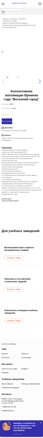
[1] (2, 115)
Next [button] (39, 81)
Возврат (25, 369)
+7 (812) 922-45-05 (9, 407)
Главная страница (10, 19)
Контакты (5, 357)
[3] (5, 115)
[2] (4, 115)
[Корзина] (40, 4)
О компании (26, 357)
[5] (8, 115)
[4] (7, 115)
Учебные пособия (10, 21)
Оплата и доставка (9, 369)
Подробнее (18, 434)
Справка (5, 373)
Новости (25, 354)
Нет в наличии (7, 121)
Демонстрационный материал (15, 23)
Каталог (22, 19)
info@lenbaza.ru (8, 411)
